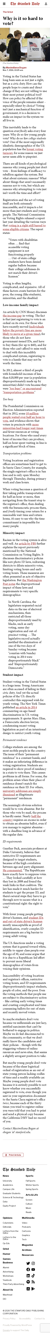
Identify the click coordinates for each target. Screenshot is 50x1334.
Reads (29, 1212)
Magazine (27, 1245)
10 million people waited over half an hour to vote (24, 417)
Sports (29, 1176)
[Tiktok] (33, 1275)
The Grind (8, 12)
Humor (6, 1254)
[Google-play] (33, 1289)
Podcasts (26, 1227)
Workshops (8, 1276)
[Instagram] (33, 1263)
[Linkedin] (28, 1275)
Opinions (7, 1218)
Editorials (7, 1227)
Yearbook (7, 1280)
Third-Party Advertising (13, 1284)
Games (7, 1259)
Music (28, 1208)
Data (5, 1201)
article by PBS (27, 543)
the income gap (12, 316)
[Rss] (33, 1282)
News (6, 1176)
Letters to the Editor (9, 1238)
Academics (8, 1185)
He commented (12, 870)
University (7, 1181)
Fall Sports (30, 1181)
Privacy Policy (9, 1318)
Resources (28, 1255)
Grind (6, 1249)
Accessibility (25, 1318)
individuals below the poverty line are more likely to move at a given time (23, 331)
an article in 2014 (26, 707)
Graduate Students (11, 1193)
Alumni (6, 1267)
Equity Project (9, 1206)
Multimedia (28, 1218)
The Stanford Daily (19, 1170)
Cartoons (26, 1231)
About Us (8, 1289)
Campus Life (8, 1189)
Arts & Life (32, 1195)
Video (24, 1223)
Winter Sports (32, 1185)
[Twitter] (28, 1263)
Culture (29, 1204)
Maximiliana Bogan (16, 67)
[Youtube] (33, 1269)
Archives (27, 1250)
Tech (24, 1239)
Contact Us (39, 1318)
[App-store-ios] (28, 1289)
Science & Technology (13, 1197)
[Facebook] (28, 1269)
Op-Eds (6, 1243)
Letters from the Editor (10, 1232)
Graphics (26, 1235)
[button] (13, 1155)
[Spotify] (28, 1282)
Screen (29, 1200)
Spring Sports (32, 1189)
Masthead (7, 1295)
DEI (4, 1299)
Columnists (8, 1223)
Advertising (8, 1271)
